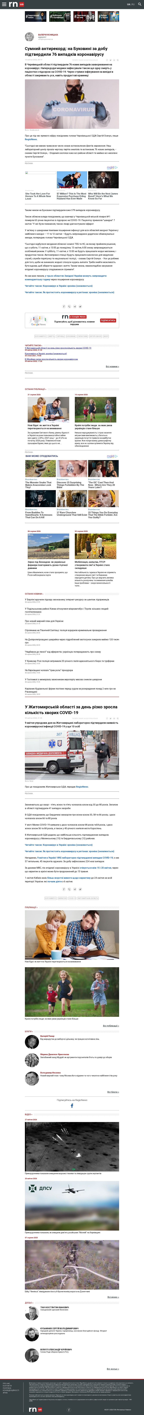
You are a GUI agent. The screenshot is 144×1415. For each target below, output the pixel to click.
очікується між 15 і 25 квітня (95, 867)
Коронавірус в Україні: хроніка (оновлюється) (46, 353)
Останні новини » (34, 594)
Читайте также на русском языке (85, 60)
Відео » (28, 1114)
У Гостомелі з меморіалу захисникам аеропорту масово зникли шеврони (63, 679)
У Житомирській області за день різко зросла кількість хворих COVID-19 (58, 348)
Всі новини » (112, 366)
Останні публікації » (35, 389)
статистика (82, 336)
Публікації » (31, 907)
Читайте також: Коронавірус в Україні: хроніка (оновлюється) (59, 286)
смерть (51, 336)
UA (128, 4)
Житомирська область (88, 898)
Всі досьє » (113, 1369)
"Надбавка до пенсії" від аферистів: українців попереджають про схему (63, 651)
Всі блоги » (113, 1092)
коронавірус (40, 336)
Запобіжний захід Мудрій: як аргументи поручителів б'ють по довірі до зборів (76, 1057)
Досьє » (29, 1303)
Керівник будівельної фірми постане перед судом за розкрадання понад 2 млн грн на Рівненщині (70, 690)
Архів (5, 1393)
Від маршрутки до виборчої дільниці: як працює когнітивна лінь (69, 1039)
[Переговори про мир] (84, 21)
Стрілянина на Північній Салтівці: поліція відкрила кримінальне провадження (66, 630)
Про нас (6, 1384)
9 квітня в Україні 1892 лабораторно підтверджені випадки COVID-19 (75, 857)
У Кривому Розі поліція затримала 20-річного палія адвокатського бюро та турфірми (69, 661)
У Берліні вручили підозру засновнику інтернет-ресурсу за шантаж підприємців (67, 599)
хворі (106, 336)
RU (133, 4)
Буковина (71, 336)
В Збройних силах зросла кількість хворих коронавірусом (51, 359)
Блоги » (29, 1031)
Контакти (7, 1386)
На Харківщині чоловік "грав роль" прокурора (49, 670)
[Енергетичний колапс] (35, 21)
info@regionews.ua (45, 39)
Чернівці (60, 336)
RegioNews (31, 139)
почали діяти (55, 881)
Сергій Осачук (95, 336)
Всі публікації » (111, 1026)
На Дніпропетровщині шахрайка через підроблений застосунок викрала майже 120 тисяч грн (72, 641)
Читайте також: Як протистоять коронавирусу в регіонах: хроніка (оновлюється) (69, 292)
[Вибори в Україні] (108, 21)
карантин (62, 898)
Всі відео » (113, 1297)
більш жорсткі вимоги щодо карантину (69, 878)
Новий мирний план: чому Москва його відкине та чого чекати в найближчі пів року (78, 1076)
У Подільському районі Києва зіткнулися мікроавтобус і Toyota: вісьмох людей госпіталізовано (66, 610)
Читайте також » (33, 345)
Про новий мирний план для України (44, 621)
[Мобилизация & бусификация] (60, 21)
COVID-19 (72, 898)
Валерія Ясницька (48, 35)
